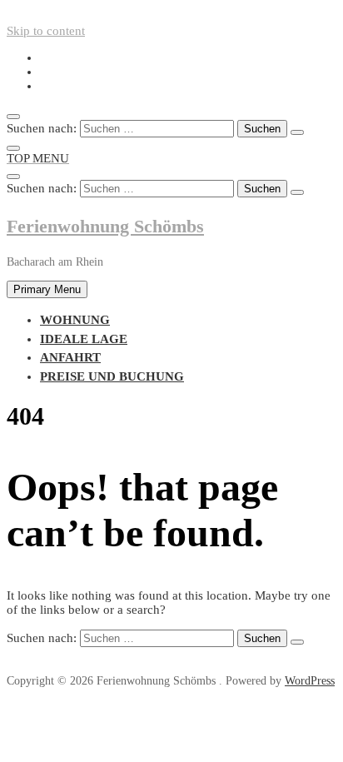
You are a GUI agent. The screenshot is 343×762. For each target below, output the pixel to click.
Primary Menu (47, 289)
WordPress (310, 681)
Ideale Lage (83, 339)
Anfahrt (70, 357)
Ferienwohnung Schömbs (105, 226)
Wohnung (75, 319)
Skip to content (46, 30)
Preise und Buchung (112, 376)
